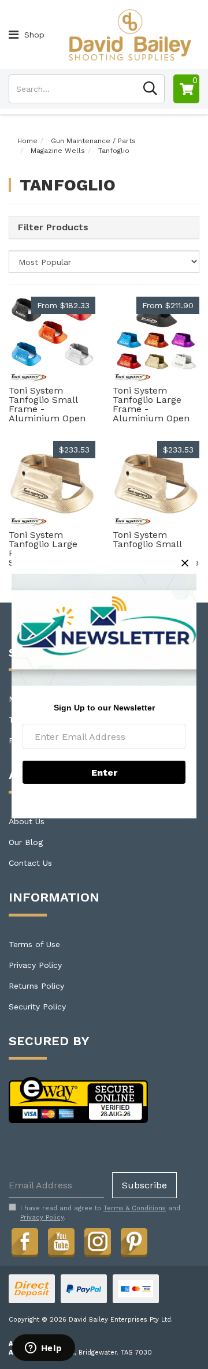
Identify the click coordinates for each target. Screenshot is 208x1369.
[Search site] (150, 88)
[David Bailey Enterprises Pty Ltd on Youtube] (61, 1241)
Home (27, 141)
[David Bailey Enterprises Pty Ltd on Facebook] (25, 1241)
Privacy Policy (35, 965)
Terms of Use (34, 944)
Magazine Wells (58, 151)
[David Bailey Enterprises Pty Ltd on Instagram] (97, 1241)
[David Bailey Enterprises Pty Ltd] (130, 34)
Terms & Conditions (134, 1208)
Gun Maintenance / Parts (93, 141)
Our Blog (26, 842)
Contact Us (30, 862)
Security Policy (37, 1006)
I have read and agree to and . (100, 1213)
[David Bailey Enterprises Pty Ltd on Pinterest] (134, 1241)
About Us (26, 821)
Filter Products (53, 227)
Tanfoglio (113, 151)
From (63, 305)
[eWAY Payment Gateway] (78, 1099)
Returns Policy (36, 985)
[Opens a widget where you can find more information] (43, 1348)
